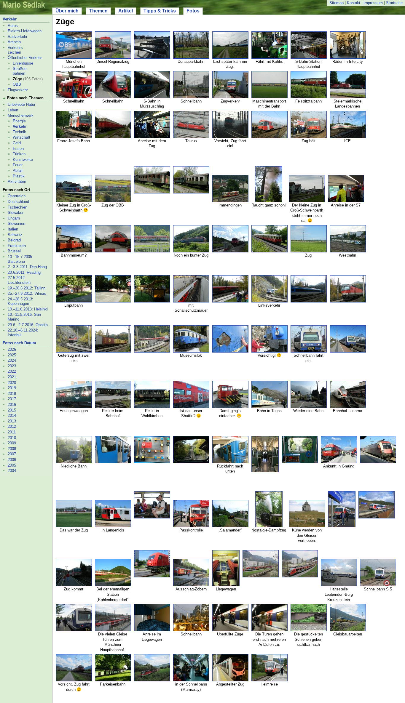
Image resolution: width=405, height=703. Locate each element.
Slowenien (16, 223)
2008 (12, 448)
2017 (12, 399)
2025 (12, 355)
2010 (12, 437)
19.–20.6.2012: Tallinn (26, 288)
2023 (12, 366)
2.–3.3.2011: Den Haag (27, 267)
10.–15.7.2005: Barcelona (20, 259)
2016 (12, 404)
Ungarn (14, 218)
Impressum (373, 3)
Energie (19, 121)
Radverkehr (17, 36)
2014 (12, 415)
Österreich (16, 196)
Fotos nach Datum (19, 343)
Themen (98, 10)
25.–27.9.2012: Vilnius (27, 293)
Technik (19, 132)
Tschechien (17, 207)
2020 (12, 382)
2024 (12, 360)
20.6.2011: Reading (24, 272)
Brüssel (14, 251)
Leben (13, 110)
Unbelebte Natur (21, 104)
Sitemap (336, 3)
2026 (12, 349)
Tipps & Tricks (159, 10)
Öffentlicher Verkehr (25, 57)
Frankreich (17, 246)
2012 (12, 426)
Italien (13, 229)
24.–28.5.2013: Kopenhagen (20, 301)
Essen (18, 148)
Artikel (125, 10)
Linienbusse (23, 63)
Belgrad (14, 240)
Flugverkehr (18, 90)
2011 (12, 432)
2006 (12, 459)
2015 (12, 410)
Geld (17, 143)
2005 (12, 465)
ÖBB (17, 84)
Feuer (18, 165)
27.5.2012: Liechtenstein (19, 280)
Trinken (19, 154)
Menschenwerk (21, 115)
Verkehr (10, 19)
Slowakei (15, 212)
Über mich (67, 10)
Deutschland (18, 201)
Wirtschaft (21, 137)
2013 (12, 421)
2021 (12, 377)
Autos (13, 25)
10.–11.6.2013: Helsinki (28, 309)
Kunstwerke (23, 159)
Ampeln (14, 42)
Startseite (394, 3)
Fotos (193, 10)
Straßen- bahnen (20, 71)
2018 (12, 393)
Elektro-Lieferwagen (25, 31)
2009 (12, 443)
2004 (12, 470)
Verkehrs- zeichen (16, 50)
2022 (12, 371)
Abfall (18, 170)
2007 (12, 454)
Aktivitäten (17, 181)
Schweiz (15, 235)
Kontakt (353, 3)
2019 (12, 388)
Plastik (19, 176)
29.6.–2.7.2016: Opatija (28, 325)
